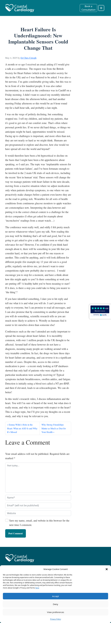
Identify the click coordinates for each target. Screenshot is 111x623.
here (37, 588)
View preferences (55, 612)
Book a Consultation (89, 8)
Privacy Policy (55, 619)
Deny (55, 604)
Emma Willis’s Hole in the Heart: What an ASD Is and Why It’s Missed (22, 428)
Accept (55, 596)
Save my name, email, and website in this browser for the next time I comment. (39, 523)
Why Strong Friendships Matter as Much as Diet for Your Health (53, 428)
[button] (106, 569)
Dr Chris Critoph (28, 57)
